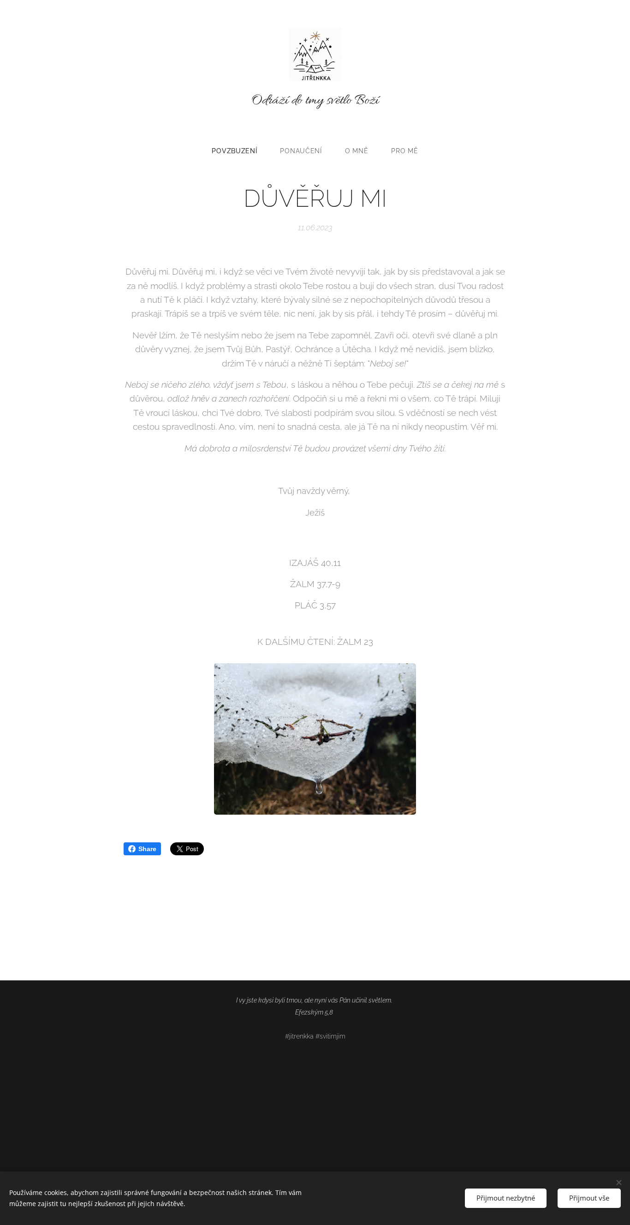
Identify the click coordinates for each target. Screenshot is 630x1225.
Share (147, 849)
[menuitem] (240, 150)
